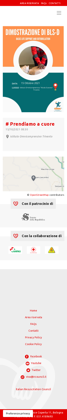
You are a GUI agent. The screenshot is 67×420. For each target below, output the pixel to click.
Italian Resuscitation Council (33, 389)
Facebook (36, 356)
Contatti (33, 330)
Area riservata (33, 317)
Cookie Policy (33, 344)
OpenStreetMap (39, 195)
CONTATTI (54, 3)
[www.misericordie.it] (51, 249)
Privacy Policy (33, 337)
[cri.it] (33, 249)
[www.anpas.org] (15, 249)
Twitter (36, 370)
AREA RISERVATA (29, 3)
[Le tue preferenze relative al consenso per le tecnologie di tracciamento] (18, 413)
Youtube (36, 363)
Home (33, 310)
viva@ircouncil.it (35, 376)
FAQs (44, 3)
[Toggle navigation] (59, 12)
